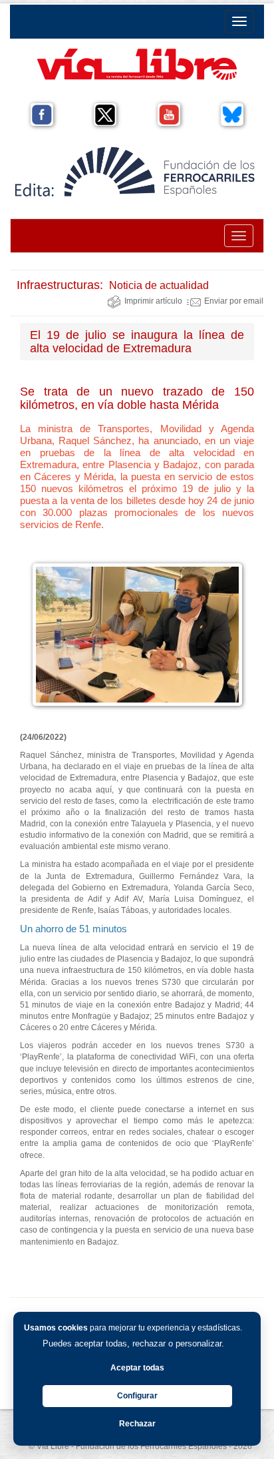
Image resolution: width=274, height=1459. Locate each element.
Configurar (137, 1395)
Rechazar (137, 1423)
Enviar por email (233, 301)
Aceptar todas (137, 1367)
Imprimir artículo (153, 301)
